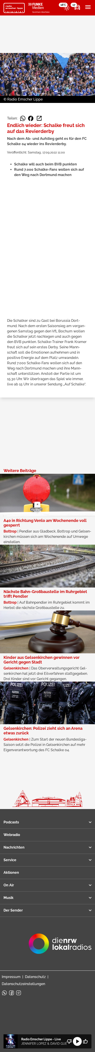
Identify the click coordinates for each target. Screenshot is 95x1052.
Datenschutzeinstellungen (23, 984)
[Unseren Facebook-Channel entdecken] (11, 992)
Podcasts (11, 822)
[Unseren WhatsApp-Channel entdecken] (4, 992)
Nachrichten (14, 847)
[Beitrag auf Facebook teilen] (30, 118)
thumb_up (85, 1041)
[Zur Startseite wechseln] (14, 8)
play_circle (77, 1041)
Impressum (11, 977)
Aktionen (11, 872)
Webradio (12, 835)
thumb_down (69, 1041)
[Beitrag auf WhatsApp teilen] (22, 118)
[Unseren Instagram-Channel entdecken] (18, 992)
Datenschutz (35, 977)
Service (10, 860)
